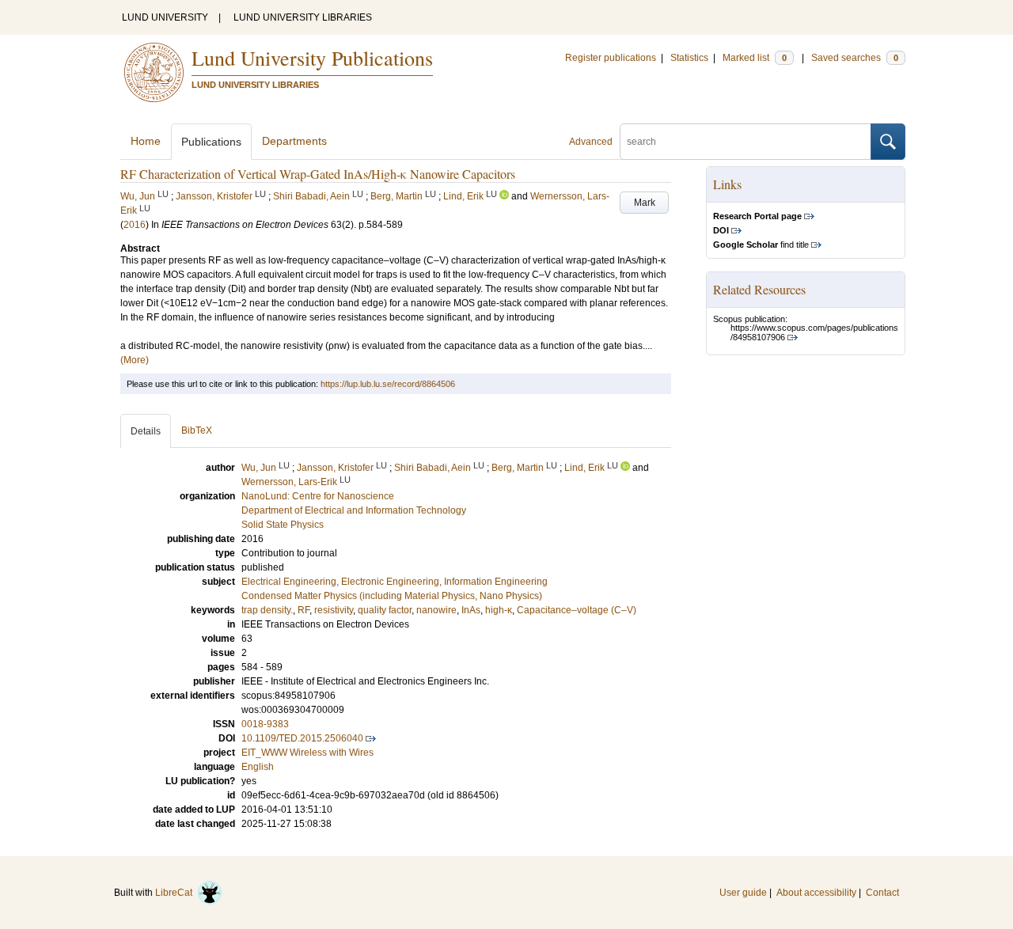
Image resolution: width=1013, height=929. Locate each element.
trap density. (267, 610)
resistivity (333, 610)
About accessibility (816, 892)
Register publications (610, 57)
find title (761, 244)
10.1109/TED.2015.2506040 (302, 738)
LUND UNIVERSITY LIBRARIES (302, 17)
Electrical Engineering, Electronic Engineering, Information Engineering (394, 581)
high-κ (498, 610)
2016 (134, 224)
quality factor (385, 610)
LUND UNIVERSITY (165, 17)
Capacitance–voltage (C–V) (576, 610)
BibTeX (196, 430)
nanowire (436, 610)
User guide (743, 892)
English (257, 766)
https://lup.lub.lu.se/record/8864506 (388, 384)
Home (146, 141)
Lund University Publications (312, 57)
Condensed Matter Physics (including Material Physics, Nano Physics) (391, 595)
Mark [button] (644, 202)
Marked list (755, 57)
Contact (882, 892)
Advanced (591, 141)
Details (146, 431)
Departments (294, 141)
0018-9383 (265, 724)
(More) (134, 360)
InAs (470, 610)
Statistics (689, 57)
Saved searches (854, 57)
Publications (211, 141)
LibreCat (176, 892)
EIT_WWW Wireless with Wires (307, 752)
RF (303, 610)
